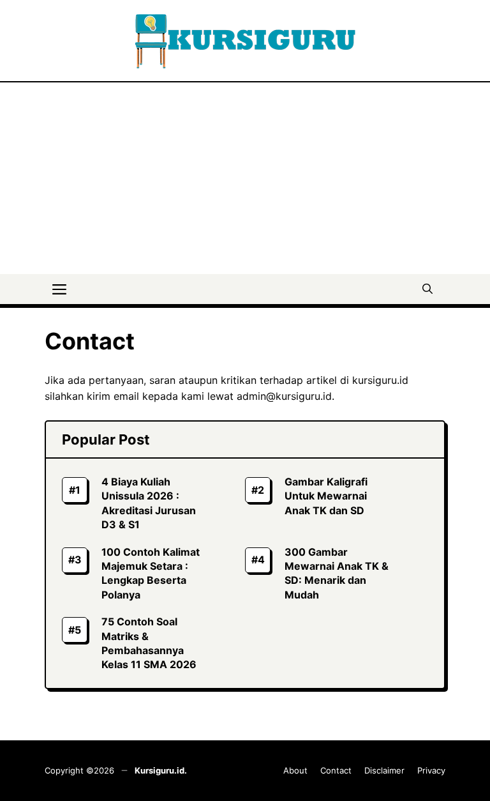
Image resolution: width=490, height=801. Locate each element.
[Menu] (59, 287)
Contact (336, 770)
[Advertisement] (245, 178)
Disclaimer (384, 770)
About (295, 770)
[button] (427, 287)
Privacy (431, 770)
